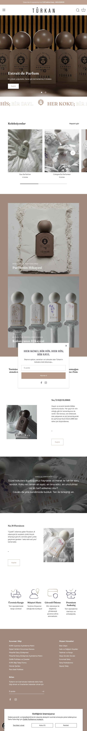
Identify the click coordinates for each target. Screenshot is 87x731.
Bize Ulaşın (63, 646)
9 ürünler (62, 177)
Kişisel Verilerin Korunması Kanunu (21, 649)
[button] (41, 92)
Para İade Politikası (16, 669)
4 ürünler (25, 177)
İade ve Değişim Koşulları (68, 649)
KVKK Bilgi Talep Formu (18, 663)
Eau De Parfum (25, 174)
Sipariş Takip (64, 666)
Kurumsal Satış (64, 659)
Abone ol (43, 376)
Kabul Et (42, 725)
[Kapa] (66, 345)
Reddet (66, 725)
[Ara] (77, 10)
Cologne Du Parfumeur (62, 174)
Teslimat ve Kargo (66, 653)
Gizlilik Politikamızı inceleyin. (33, 719)
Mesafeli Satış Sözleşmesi (18, 653)
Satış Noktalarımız (66, 663)
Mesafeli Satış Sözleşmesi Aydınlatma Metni (25, 656)
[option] (43, 56)
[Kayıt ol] (43, 691)
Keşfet (57, 442)
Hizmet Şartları (14, 666)
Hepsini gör (74, 123)
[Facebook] (41, 383)
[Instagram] (46, 383)
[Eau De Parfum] (25, 150)
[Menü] (3, 9)
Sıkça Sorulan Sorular (67, 656)
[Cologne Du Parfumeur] (62, 150)
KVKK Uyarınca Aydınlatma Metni (21, 646)
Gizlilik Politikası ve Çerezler (19, 659)
